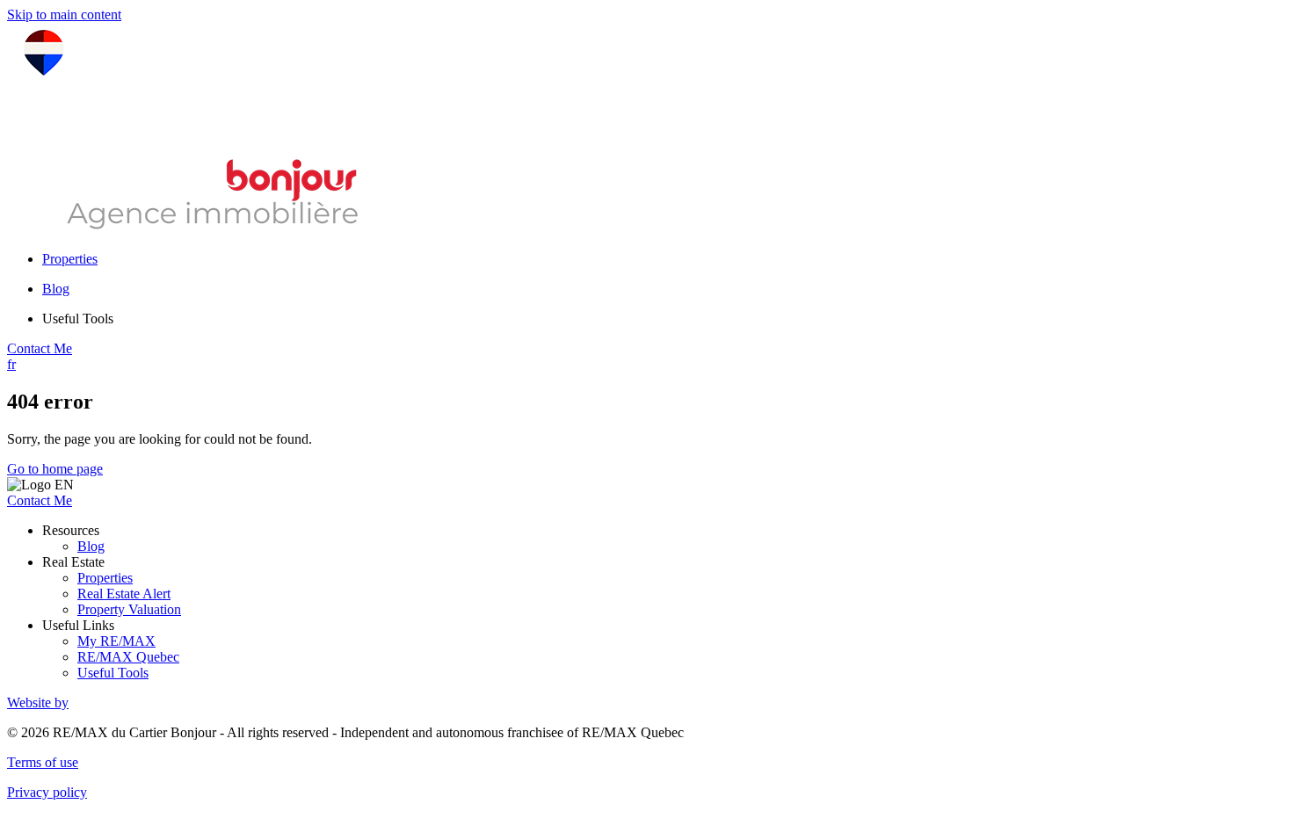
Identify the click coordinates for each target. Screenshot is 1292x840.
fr (11, 364)
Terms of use (42, 762)
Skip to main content (64, 14)
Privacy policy (47, 792)
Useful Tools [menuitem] (77, 318)
